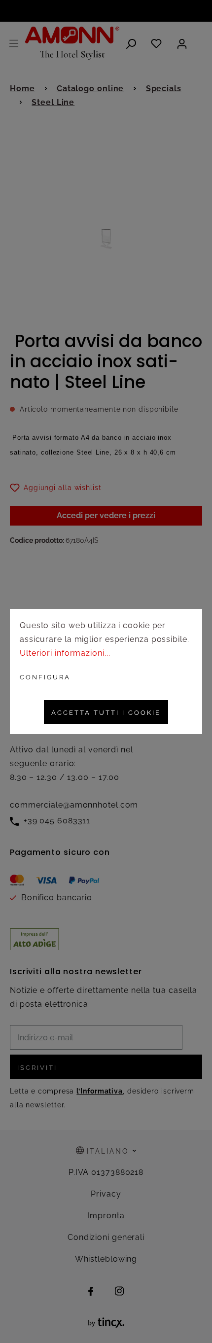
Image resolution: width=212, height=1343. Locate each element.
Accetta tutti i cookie (106, 712)
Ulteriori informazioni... (65, 653)
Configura (45, 677)
